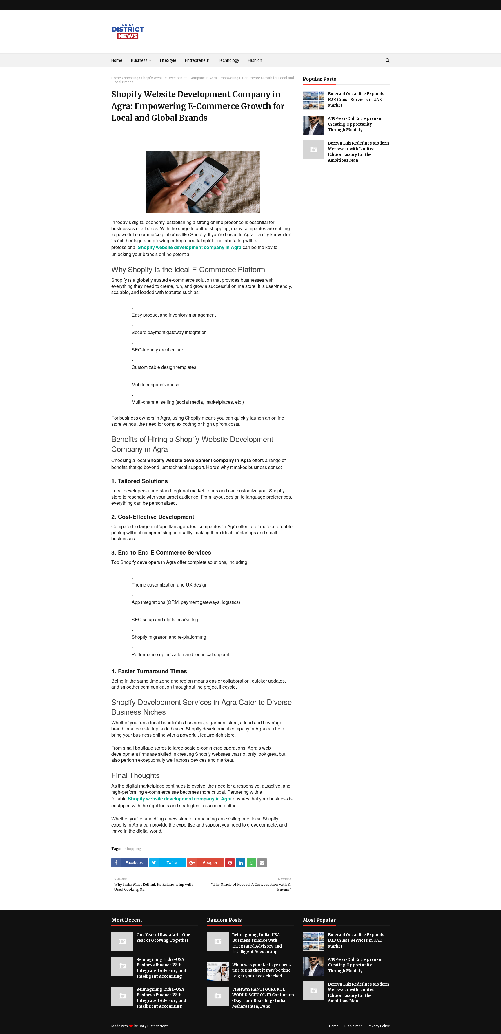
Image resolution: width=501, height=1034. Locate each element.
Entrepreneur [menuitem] (197, 60)
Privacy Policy (379, 1026)
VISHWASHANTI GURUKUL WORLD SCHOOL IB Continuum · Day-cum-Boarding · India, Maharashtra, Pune (263, 998)
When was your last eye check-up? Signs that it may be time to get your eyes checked (262, 970)
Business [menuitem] (139, 60)
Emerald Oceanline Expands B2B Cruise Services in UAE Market (356, 99)
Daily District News (154, 1026)
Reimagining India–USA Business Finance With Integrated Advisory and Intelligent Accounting (161, 968)
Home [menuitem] (116, 60)
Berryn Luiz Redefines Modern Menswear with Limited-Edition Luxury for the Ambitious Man (358, 152)
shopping (131, 78)
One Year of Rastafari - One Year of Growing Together (163, 937)
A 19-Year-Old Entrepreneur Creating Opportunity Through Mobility (355, 124)
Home (116, 78)
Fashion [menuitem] (255, 60)
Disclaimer (353, 1026)
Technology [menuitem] (228, 60)
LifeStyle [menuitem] (168, 60)
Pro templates (185, 1026)
